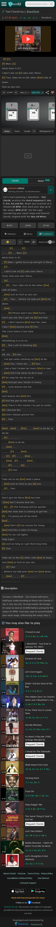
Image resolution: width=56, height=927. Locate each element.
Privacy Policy (47, 873)
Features (22, 873)
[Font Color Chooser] (8, 242)
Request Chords (35, 651)
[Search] (51, 4)
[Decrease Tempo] (3, 92)
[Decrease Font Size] (20, 242)
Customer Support (28, 883)
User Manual (43, 878)
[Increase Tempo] (15, 92)
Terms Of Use (33, 873)
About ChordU (9, 873)
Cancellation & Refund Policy (19, 878)
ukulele (27, 131)
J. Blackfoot (31, 11)
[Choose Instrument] (34, 131)
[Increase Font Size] (33, 242)
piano (17, 131)
